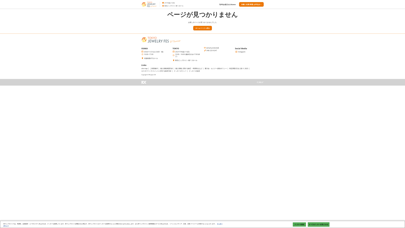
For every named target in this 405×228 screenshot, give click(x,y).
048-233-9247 (211, 51)
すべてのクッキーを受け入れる (318, 224)
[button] (251, 4)
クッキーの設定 (299, 224)
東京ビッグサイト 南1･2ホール (173, 6)
